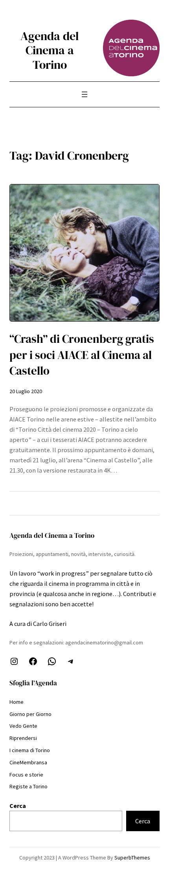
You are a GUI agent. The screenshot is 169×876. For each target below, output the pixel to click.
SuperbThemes (132, 857)
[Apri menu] (84, 94)
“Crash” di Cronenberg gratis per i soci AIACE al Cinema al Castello (81, 355)
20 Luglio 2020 (25, 391)
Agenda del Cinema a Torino (49, 50)
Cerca (17, 806)
